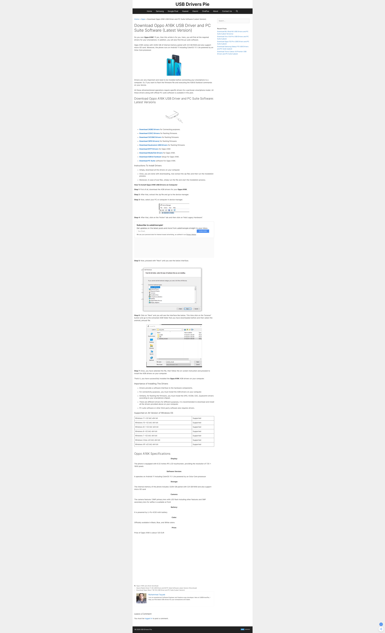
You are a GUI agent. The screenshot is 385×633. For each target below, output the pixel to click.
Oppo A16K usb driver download (147, 586)
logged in (148, 618)
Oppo (143, 19)
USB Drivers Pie (192, 4)
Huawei (185, 11)
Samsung (160, 11)
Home (149, 11)
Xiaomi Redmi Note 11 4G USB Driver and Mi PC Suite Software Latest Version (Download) (166, 588)
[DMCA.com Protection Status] (246, 630)
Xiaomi (195, 11)
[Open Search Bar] (237, 11)
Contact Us (227, 11)
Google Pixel (173, 11)
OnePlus (205, 11)
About (215, 11)
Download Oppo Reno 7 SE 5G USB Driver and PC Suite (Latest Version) (160, 590)
